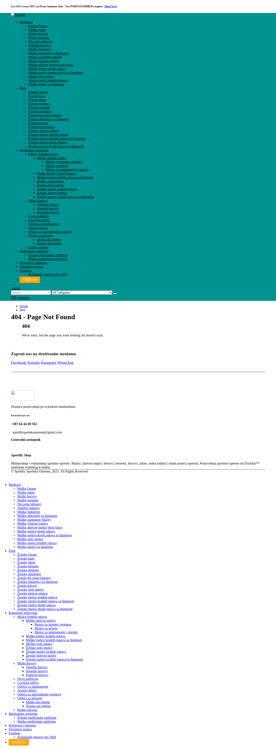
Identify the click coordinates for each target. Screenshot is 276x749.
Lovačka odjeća (39, 220)
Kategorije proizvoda (34, 150)
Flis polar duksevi (40, 41)
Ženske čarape (38, 92)
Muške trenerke (38, 37)
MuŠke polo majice (50, 181)
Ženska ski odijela (49, 243)
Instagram (48, 362)
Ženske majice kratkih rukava (48, 135)
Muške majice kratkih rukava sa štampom (65, 177)
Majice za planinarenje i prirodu (67, 169)
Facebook (18, 362)
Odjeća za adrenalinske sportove (50, 232)
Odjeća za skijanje (40, 235)
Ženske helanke (39, 103)
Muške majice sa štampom (46, 84)
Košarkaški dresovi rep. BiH (47, 274)
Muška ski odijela (49, 239)
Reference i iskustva (33, 263)
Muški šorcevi (37, 34)
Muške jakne (37, 30)
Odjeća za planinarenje (43, 224)
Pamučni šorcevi (48, 212)
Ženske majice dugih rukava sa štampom (55, 146)
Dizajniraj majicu (31, 267)
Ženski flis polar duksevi (45, 115)
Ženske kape (36, 96)
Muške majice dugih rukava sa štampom (55, 72)
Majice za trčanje (57, 166)
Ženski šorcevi (38, 123)
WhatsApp (65, 362)
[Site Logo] (18, 15)
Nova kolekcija (38, 216)
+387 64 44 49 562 (24, 424)
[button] (15, 288)
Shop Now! (110, 6)
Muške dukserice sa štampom (48, 53)
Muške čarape (37, 26)
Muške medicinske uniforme (47, 259)
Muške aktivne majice (52, 158)
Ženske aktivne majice (43, 131)
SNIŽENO (29, 279)
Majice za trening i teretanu (63, 162)
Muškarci (26, 22)
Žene (23, 88)
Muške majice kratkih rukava (48, 80)
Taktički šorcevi (47, 204)
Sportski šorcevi (48, 208)
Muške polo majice (41, 76)
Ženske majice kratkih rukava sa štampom (56, 138)
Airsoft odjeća (37, 228)
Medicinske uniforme (34, 251)
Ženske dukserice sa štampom (48, 119)
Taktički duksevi (39, 45)
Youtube (33, 362)
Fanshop (25, 270)
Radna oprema (38, 247)
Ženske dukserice (40, 111)
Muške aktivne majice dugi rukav (51, 65)
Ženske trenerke (39, 107)
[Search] (115, 293)
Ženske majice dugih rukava (47, 142)
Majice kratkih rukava (43, 154)
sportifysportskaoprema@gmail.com (37, 432)
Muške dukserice (39, 49)
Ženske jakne (37, 100)
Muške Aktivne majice (43, 61)
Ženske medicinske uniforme (47, 255)
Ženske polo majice (41, 127)
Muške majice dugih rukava (47, 69)
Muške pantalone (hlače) (45, 57)
